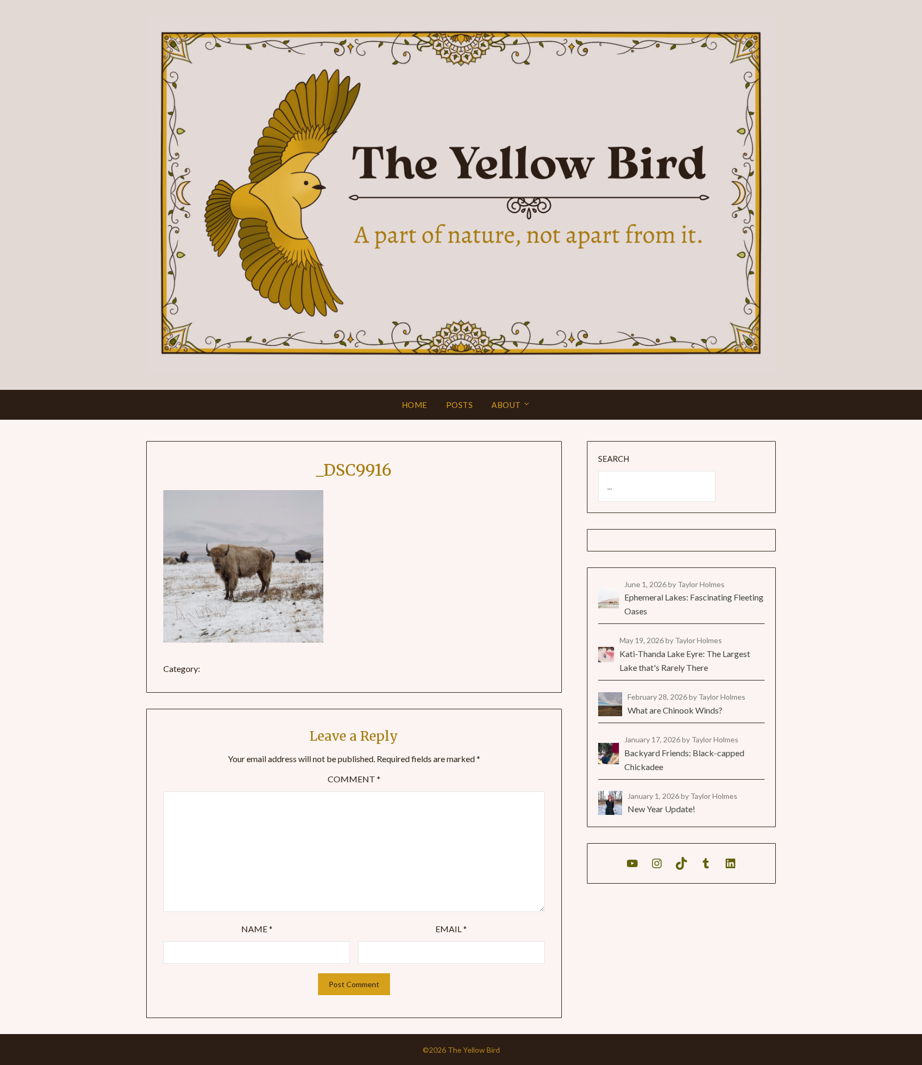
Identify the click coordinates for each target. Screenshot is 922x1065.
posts (459, 405)
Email (451, 929)
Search (613, 458)
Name (257, 929)
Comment (354, 779)
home (414, 405)
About (506, 405)
